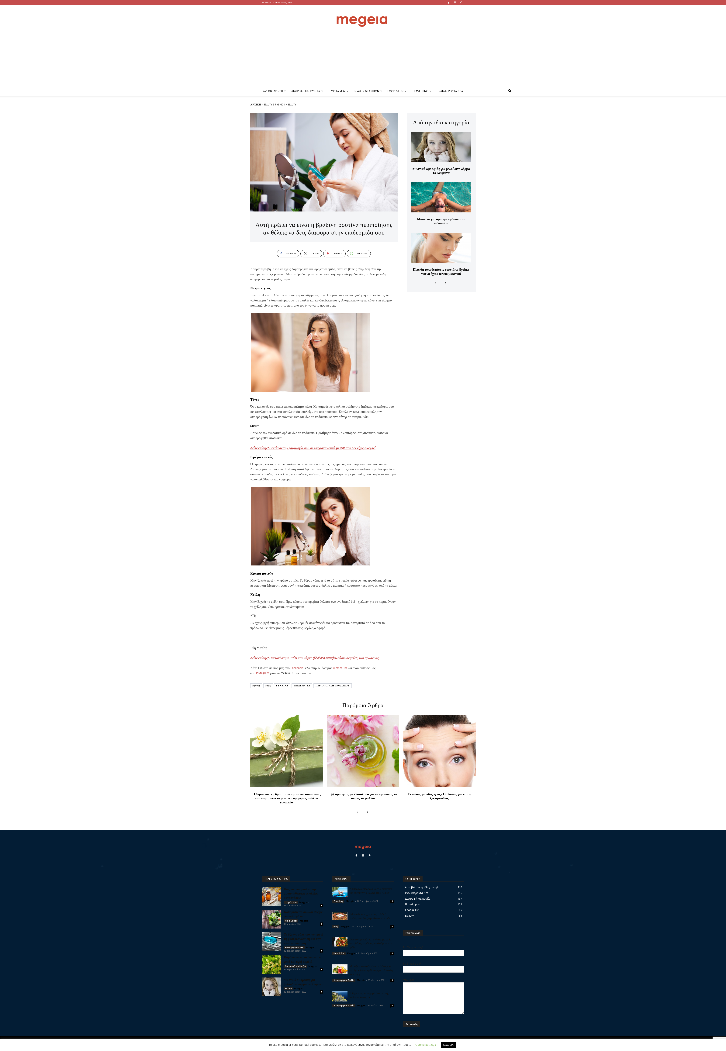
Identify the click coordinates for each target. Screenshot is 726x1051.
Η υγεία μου (337, 91)
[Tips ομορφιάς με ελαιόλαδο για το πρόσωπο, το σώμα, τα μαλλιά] (363, 751)
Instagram (263, 673)
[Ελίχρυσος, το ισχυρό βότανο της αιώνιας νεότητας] (339, 996)
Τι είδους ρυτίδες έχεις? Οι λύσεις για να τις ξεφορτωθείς (439, 796)
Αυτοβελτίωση (273, 91)
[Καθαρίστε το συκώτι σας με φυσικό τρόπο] (271, 919)
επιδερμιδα (302, 685)
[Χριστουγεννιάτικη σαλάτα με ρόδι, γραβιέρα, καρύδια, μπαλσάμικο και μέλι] (339, 941)
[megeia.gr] (363, 17)
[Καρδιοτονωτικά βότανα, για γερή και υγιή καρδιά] (271, 964)
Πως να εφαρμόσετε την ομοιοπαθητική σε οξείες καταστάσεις (300, 893)
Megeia (361, 980)
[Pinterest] (461, 2)
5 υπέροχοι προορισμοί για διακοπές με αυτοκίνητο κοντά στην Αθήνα (371, 891)
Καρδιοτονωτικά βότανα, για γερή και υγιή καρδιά (303, 959)
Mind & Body (291, 920)
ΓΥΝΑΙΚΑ (282, 685)
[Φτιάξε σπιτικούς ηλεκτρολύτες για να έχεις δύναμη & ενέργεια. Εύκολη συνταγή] (339, 969)
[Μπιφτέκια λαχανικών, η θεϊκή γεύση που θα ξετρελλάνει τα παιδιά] (339, 916)
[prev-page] (437, 283)
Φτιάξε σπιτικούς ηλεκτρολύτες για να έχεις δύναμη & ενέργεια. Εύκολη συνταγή (371, 970)
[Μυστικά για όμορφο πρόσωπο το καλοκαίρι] (441, 197)
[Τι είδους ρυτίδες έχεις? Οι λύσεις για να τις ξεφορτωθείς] (439, 751)
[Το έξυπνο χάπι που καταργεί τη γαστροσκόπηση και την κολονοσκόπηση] (271, 941)
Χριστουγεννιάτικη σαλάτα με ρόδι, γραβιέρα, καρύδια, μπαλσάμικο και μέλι (371, 943)
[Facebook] (448, 2)
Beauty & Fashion (366, 91)
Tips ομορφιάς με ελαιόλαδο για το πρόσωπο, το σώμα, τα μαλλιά (363, 796)
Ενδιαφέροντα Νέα (450, 91)
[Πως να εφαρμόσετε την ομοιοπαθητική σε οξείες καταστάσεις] (271, 896)
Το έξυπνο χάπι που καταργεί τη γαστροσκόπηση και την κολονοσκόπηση (303, 938)
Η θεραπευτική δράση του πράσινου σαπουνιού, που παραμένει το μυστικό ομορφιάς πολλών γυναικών (286, 798)
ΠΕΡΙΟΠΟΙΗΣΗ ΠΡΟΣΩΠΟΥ (333, 685)
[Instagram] (455, 2)
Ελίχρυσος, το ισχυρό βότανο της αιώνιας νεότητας (369, 995)
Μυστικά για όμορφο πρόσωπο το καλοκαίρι (441, 221)
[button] (509, 91)
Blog (336, 926)
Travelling (420, 91)
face (268, 685)
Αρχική (255, 104)
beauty (256, 685)
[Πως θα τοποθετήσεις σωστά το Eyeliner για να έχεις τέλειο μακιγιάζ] (441, 248)
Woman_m (340, 668)
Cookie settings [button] (425, 1044)
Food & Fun (395, 91)
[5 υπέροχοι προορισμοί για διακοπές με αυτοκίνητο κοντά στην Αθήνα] (339, 892)
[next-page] (444, 283)
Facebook (297, 668)
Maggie (303, 902)
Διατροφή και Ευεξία (305, 91)
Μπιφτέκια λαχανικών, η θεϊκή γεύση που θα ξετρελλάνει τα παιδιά (371, 916)
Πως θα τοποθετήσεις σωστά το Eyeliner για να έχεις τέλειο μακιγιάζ (441, 271)
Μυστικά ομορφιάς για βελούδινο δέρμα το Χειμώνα (441, 171)
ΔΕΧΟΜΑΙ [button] (448, 1044)
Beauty (292, 104)
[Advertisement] (363, 58)
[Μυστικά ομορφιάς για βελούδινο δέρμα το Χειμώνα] (441, 147)
